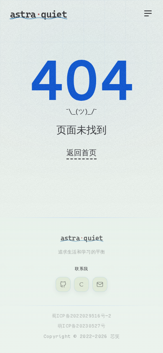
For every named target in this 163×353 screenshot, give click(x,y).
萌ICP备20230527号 (81, 325)
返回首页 (81, 152)
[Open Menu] (148, 13)
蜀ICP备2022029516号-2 (82, 315)
